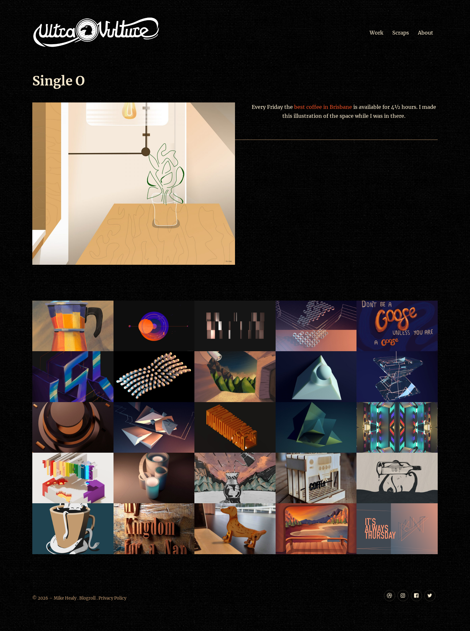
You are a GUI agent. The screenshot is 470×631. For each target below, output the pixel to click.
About (425, 32)
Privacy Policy (112, 598)
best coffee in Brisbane (323, 107)
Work (376, 32)
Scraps (400, 32)
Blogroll (87, 598)
